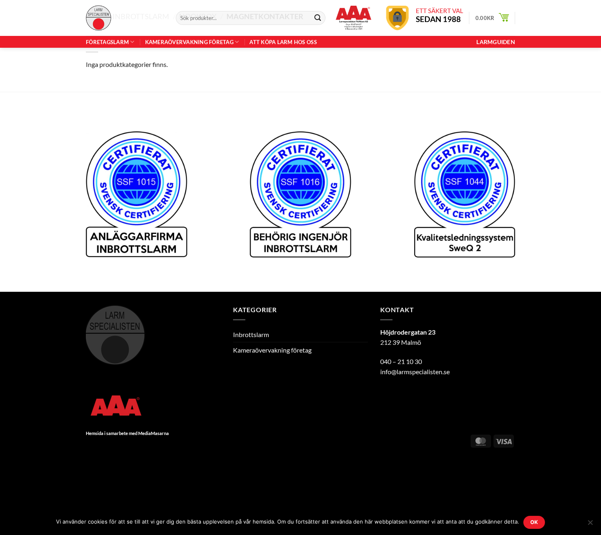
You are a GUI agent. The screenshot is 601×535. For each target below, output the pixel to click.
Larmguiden (495, 42)
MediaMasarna (153, 433)
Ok (534, 522)
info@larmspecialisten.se (415, 371)
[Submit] (318, 18)
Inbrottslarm (251, 334)
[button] (492, 18)
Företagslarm (107, 42)
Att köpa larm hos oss (282, 42)
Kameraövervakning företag (189, 42)
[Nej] (590, 524)
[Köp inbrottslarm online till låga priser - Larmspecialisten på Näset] (125, 18)
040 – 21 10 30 (401, 361)
